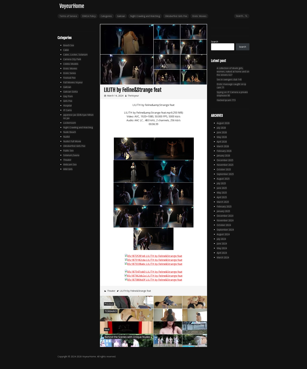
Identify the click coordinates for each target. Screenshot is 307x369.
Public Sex (68, 150)
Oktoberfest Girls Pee (176, 16)
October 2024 (224, 225)
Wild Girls (68, 169)
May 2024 (222, 248)
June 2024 (222, 243)
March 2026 (223, 146)
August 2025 (223, 178)
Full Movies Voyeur (73, 82)
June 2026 (222, 132)
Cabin (66, 49)
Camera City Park (72, 59)
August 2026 (223, 123)
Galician (121, 16)
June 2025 (222, 187)
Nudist (66, 136)
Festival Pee (69, 77)
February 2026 (224, 150)
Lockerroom (69, 122)
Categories (106, 16)
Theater (111, 290)
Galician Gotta (70, 91)
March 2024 (223, 257)
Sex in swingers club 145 (229, 79)
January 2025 (223, 211)
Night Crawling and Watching (145, 16)
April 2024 (222, 252)
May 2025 (222, 192)
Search (214, 41)
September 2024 (225, 229)
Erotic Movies (199, 16)
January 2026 (223, 155)
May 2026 (222, 136)
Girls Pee (67, 100)
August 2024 (223, 234)
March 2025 (223, 201)
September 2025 (225, 174)
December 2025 (225, 160)
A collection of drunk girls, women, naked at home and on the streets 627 (233, 71)
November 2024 (225, 220)
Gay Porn (68, 96)
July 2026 (221, 127)
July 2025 (221, 183)
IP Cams (67, 110)
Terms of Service (68, 16)
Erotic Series (69, 73)
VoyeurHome (71, 6)
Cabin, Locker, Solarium (75, 54)
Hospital (67, 105)
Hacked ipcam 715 (226, 100)
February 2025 (224, 206)
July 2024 (221, 238)
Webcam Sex (70, 164)
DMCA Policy (89, 16)
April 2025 (222, 197)
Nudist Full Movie (72, 141)
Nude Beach (69, 132)
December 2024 (225, 215)
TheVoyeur (133, 95)
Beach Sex (68, 45)
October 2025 (224, 169)
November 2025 (225, 164)
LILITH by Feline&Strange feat (135, 290)
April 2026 (222, 141)
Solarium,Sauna (71, 155)
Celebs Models (70, 63)
